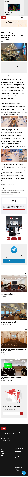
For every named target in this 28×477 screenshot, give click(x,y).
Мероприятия (19, 448)
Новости (3, 448)
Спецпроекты (4, 457)
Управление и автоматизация (7, 194)
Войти (19, 457)
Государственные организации (13, 190)
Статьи (2, 453)
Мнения (3, 449)
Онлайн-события (20, 446)
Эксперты (18, 451)
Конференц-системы (5, 192)
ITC (2, 190)
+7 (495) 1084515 (5, 438)
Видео (2, 455)
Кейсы (2, 451)
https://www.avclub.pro (10, 184)
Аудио (5, 190)
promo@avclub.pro (5, 440)
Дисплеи (22, 190)
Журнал (3, 446)
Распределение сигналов (15, 192)
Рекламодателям (20, 454)
